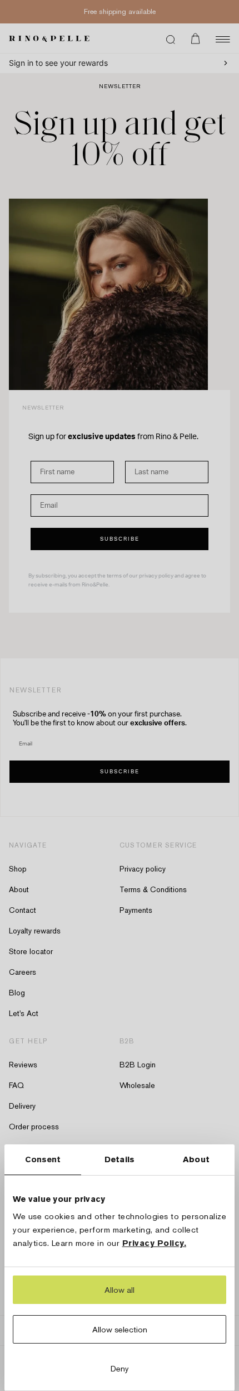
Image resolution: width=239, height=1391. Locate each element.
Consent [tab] (43, 1159)
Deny (120, 1368)
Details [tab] (119, 1159)
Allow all (119, 1289)
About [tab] (196, 1159)
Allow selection (119, 1329)
